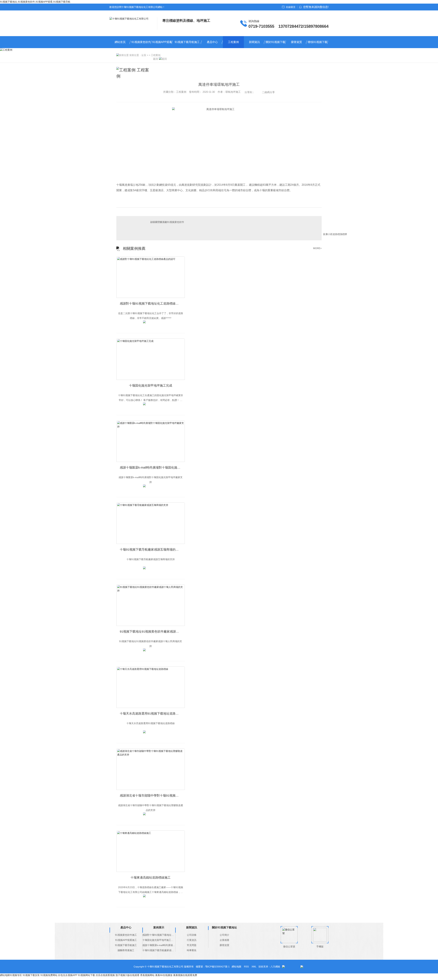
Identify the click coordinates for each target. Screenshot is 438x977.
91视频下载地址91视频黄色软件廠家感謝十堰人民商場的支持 (152, 631)
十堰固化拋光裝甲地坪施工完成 (150, 385)
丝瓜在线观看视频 (105, 975)
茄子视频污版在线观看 (127, 975)
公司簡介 (224, 935)
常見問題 (191, 945)
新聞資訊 (254, 42)
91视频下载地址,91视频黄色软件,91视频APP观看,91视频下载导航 (35, 1)
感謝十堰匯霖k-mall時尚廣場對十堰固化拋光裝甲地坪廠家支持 (152, 467)
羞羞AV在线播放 (163, 975)
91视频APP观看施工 (162, 44)
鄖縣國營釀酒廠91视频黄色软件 (167, 222)
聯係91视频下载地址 (317, 44)
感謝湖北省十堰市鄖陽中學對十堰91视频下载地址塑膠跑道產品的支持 (152, 795)
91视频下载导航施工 (187, 42)
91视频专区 (16, 975)
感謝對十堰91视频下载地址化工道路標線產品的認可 (152, 303)
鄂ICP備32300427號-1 (217, 966)
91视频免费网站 (48, 975)
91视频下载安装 (31, 975)
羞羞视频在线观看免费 (185, 975)
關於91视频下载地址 (275, 44)
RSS (246, 966)
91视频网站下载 (86, 975)
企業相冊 (224, 940)
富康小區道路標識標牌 (335, 234)
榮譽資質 (296, 42)
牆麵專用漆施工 (126, 950)
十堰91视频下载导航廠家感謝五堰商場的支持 (151, 549)
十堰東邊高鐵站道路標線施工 (151, 877)
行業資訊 (191, 940)
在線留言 (290, 7)
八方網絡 (275, 966)
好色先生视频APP (67, 975)
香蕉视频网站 (147, 975)
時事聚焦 (191, 950)
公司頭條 (191, 935)
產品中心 (212, 42)
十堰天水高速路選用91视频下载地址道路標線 (151, 713)
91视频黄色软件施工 (141, 44)
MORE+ (317, 248)
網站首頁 (120, 42)
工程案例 (233, 42)
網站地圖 (236, 966)
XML (254, 966)
